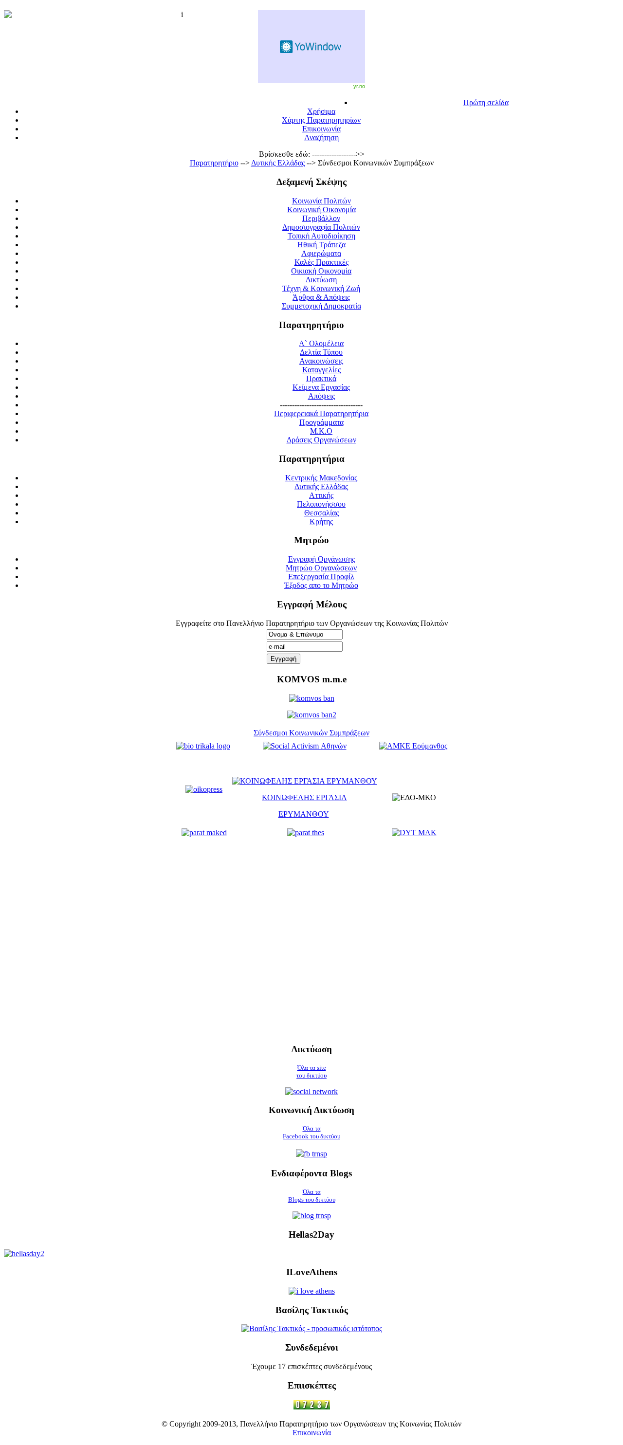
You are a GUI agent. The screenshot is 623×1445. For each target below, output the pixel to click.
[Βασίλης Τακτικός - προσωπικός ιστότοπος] (311, 1328)
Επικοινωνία (312, 1432)
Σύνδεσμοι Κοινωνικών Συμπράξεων (311, 733)
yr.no (359, 86)
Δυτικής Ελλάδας (278, 163)
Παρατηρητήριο (214, 163)
